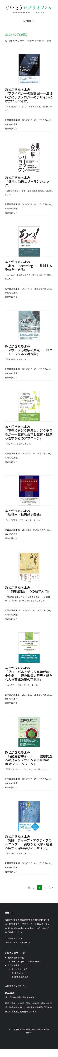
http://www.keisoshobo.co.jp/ (20, 997)
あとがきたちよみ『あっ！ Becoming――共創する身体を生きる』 (28, 265)
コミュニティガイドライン (17, 942)
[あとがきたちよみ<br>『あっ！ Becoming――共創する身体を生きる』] (29, 241)
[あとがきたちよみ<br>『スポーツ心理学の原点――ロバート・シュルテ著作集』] (29, 326)
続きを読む (10, 128)
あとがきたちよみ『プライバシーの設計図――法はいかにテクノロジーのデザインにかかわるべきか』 (29, 95)
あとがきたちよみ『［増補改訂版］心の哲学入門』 (28, 589)
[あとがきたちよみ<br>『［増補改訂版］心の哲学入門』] (29, 567)
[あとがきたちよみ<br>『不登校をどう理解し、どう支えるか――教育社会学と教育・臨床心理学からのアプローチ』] (29, 406)
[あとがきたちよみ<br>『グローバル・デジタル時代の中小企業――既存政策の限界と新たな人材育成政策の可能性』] (29, 647)
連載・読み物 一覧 (16, 957)
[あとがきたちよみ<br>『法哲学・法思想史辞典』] (29, 490)
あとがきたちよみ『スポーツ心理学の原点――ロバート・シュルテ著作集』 (29, 350)
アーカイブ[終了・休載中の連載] (26, 961)
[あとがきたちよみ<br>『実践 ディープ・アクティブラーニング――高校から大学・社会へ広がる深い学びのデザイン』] (29, 816)
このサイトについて (14, 938)
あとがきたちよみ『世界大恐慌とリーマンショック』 (27, 181)
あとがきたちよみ (42, 120)
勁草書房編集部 (12, 120)
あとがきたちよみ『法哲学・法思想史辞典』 (24, 512)
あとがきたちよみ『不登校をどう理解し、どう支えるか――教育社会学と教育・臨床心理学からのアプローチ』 (29, 432)
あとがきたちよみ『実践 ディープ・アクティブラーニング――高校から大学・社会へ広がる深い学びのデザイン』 (29, 842)
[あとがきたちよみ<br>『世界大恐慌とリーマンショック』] (29, 157)
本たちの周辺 (11, 124)
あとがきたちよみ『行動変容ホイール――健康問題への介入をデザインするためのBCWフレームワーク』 (29, 758)
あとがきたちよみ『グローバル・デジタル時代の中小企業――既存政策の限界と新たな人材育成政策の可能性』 (29, 674)
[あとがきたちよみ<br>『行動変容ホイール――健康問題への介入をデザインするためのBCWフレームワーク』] (29, 732)
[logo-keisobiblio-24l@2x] (29, 6)
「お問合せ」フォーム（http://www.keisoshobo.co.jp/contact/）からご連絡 (29, 928)
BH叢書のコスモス (20, 976)
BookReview (17, 973)
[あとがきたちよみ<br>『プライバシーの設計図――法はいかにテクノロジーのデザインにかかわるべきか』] (29, 69)
